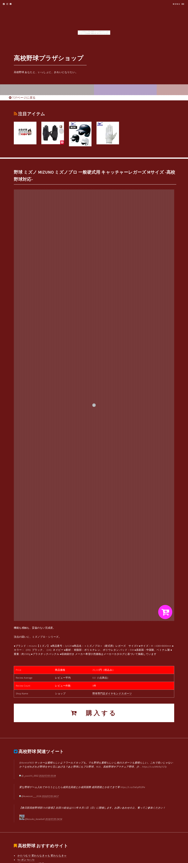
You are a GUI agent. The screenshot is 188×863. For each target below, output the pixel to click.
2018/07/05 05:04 (47, 775)
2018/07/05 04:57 (50, 796)
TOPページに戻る (23, 97)
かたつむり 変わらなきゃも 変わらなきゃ (42, 855)
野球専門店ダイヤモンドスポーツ (112, 693)
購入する (97, 713)
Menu (176, 4)
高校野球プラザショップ (48, 58)
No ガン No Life (26, 859)
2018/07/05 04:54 (53, 819)
